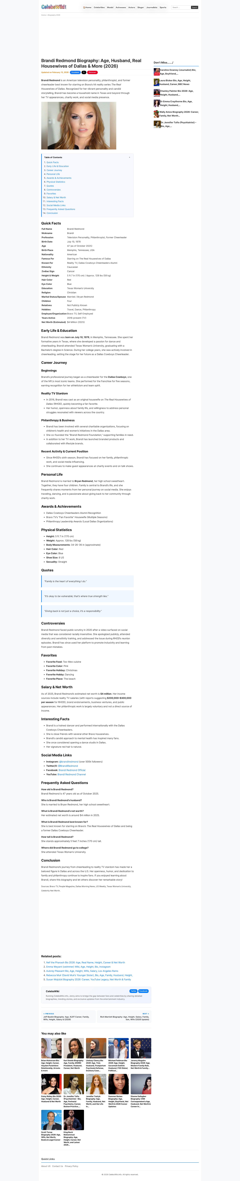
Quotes (50, 185)
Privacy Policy (71, 1166)
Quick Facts (53, 162)
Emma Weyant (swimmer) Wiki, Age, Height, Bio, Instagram (78, 966)
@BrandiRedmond (68, 765)
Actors (131, 7)
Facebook (75, 72)
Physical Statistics (56, 181)
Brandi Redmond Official (72, 770)
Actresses (121, 7)
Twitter (133, 991)
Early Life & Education (58, 166)
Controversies (54, 189)
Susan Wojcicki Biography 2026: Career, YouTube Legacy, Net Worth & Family (88, 979)
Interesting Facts (55, 201)
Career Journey (54, 170)
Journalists (151, 7)
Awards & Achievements (59, 178)
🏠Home (87, 7)
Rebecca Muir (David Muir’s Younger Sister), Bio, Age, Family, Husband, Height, (89, 975)
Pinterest (92, 72)
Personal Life (53, 174)
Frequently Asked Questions (61, 209)
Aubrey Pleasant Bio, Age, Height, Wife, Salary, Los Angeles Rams (82, 971)
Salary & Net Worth (56, 197)
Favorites (51, 193)
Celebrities (99, 7)
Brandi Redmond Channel (72, 774)
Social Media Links (56, 205)
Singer (141, 7)
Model (110, 7)
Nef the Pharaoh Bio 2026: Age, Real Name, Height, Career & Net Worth (85, 962)
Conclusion (52, 213)
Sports (163, 7)
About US (45, 1166)
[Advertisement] (120, 37)
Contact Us (57, 1166)
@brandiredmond (68, 761)
